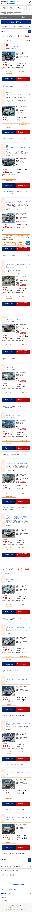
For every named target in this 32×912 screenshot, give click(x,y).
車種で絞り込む (6, 27)
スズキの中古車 (10, 12)
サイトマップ (11, 905)
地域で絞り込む (21, 27)
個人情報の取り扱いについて (16, 907)
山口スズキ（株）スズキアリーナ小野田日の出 (16, 715)
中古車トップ (3, 12)
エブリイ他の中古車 (17, 12)
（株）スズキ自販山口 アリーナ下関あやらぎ (16, 765)
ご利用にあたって (20, 905)
